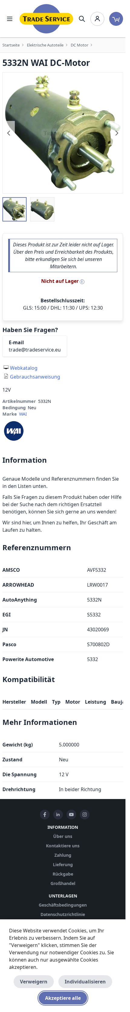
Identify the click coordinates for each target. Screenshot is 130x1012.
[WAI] (13, 430)
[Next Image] (117, 133)
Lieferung (63, 864)
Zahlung (62, 855)
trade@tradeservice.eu (35, 349)
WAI (23, 414)
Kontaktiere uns (63, 846)
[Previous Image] (9, 133)
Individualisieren (85, 981)
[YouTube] (71, 814)
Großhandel (62, 883)
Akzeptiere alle (63, 998)
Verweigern (33, 981)
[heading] (62, 460)
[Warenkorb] (116, 19)
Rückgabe (63, 874)
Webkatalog (23, 368)
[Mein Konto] (97, 19)
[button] (14, 209)
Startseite (11, 45)
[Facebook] (45, 814)
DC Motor (79, 45)
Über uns (62, 836)
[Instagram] (84, 814)
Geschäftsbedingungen (63, 905)
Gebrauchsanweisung (35, 376)
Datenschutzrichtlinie (63, 914)
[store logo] (46, 19)
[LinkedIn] (58, 814)
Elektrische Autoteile (45, 45)
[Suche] (82, 18)
